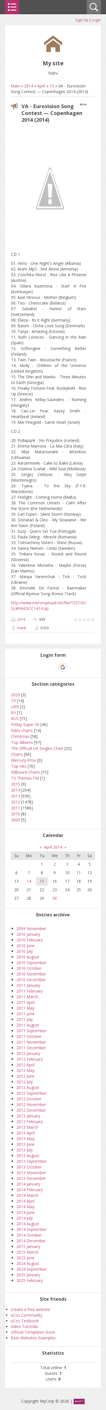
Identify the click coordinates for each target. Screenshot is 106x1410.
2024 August (27, 1263)
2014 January (28, 1184)
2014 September (31, 1229)
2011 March (27, 996)
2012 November (31, 1104)
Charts (17, 754)
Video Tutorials (24, 1326)
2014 (28, 86)
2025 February (29, 1280)
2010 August (27, 957)
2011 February (29, 991)
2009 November (31, 928)
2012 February (29, 1059)
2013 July (24, 1150)
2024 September (31, 1269)
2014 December (31, 1240)
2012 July (24, 1081)
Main (15, 86)
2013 (15, 796)
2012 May (25, 1070)
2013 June (25, 1144)
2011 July (24, 1019)
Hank (21, 627)
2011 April (25, 1002)
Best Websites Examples (33, 1337)
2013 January (28, 1116)
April (41, 86)
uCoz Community (26, 1315)
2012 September (31, 1093)
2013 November (31, 1172)
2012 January (28, 1053)
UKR (15, 706)
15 (51, 86)
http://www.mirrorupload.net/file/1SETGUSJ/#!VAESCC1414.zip (48, 605)
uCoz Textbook (25, 1320)
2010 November (31, 974)
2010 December (31, 979)
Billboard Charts (25, 772)
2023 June (25, 1257)
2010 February (29, 940)
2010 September (31, 962)
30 (54, 898)
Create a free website (30, 1309)
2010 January (28, 934)
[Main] (53, 50)
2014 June (25, 1212)
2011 (15, 808)
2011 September (31, 1030)
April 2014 (53, 847)
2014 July (24, 1218)
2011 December (31, 1047)
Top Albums (22, 742)
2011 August (27, 1025)
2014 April (25, 1201)
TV (13, 700)
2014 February (29, 1189)
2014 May (25, 1206)
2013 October (29, 1167)
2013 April (25, 1133)
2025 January (28, 1274)
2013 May (25, 1138)
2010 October (29, 968)
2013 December (31, 1178)
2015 (15, 784)
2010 (15, 814)
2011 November (31, 1042)
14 (29, 881)
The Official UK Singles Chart (37, 748)
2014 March (27, 1195)
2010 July (24, 951)
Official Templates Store (33, 1332)
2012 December (31, 1110)
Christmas (20, 736)
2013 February (29, 1121)
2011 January (28, 985)
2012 (15, 802)
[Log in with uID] (43, 667)
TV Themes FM (25, 778)
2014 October (29, 1235)
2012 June (25, 1076)
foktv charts (22, 730)
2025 (15, 694)
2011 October (29, 1036)
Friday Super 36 (25, 724)
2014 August (27, 1223)
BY (13, 712)
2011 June (25, 1013)
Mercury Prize (23, 760)
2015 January (28, 1246)
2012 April (25, 1064)
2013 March (27, 1127)
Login (96, 19)
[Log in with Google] (62, 667)
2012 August (27, 1087)
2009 (15, 819)
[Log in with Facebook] (53, 667)
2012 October (29, 1098)
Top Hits (19, 766)
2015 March (27, 1252)
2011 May (25, 1008)
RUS (15, 718)
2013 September (31, 1161)
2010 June (25, 945)
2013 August (27, 1155)
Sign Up (81, 19)
